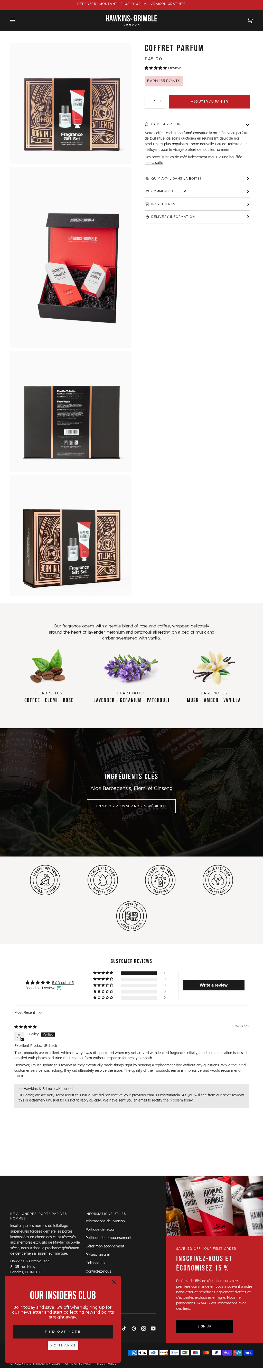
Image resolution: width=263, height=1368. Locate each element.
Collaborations (97, 1263)
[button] (156, 68)
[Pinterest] (134, 1328)
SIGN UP (205, 1326)
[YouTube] (153, 1328)
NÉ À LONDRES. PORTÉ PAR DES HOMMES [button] (38, 1216)
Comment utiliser (168, 191)
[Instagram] (143, 1328)
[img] (25, 1027)
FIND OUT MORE (63, 1331)
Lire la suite (154, 163)
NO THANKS (63, 1345)
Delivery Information (173, 216)
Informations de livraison (105, 1221)
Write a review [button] (214, 985)
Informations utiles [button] (106, 1213)
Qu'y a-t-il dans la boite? (176, 178)
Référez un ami (98, 1255)
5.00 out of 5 (63, 983)
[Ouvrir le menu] (18, 20)
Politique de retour (100, 1230)
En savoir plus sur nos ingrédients (131, 806)
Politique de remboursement (109, 1238)
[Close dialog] (114, 1282)
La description (166, 124)
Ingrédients (163, 204)
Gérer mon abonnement (105, 1246)
